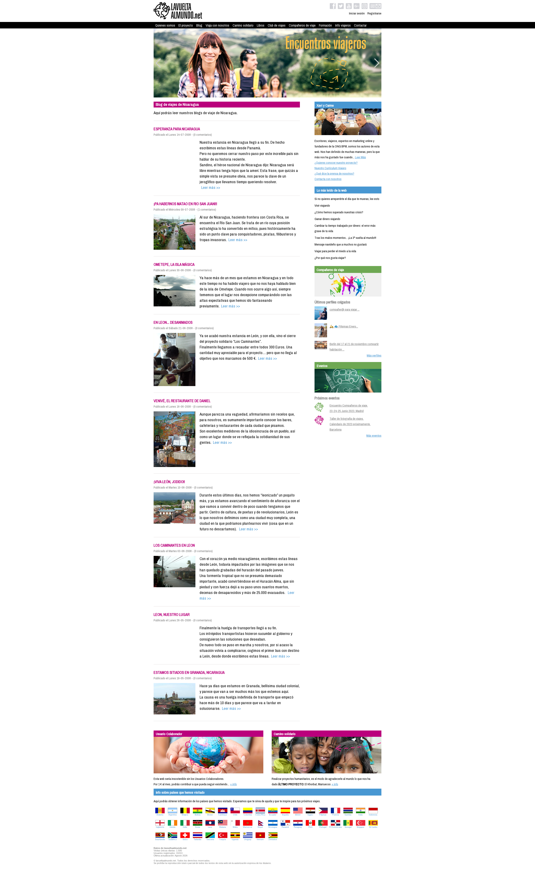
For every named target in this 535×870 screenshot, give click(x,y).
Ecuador (272, 815)
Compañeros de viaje (302, 25)
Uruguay (247, 839)
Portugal (322, 827)
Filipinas (322, 815)
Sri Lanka (373, 827)
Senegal (348, 827)
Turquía (222, 839)
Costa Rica (260, 815)
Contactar (360, 25)
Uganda (235, 839)
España (285, 815)
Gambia (348, 815)
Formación (325, 25)
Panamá (285, 827)
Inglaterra (160, 827)
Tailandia (197, 839)
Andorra (160, 815)
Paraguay (298, 827)
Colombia (248, 815)
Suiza (185, 839)
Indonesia (373, 815)
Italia (185, 827)
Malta (235, 827)
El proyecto (185, 25)
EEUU (298, 815)
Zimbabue (273, 839)
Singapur (360, 827)
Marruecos (247, 827)
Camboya (222, 815)
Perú (310, 827)
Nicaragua (272, 827)
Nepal (260, 827)
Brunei (210, 815)
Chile (235, 815)
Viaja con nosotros (217, 25)
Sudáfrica (172, 839)
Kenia (197, 827)
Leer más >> (210, 187)
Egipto (310, 815)
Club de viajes (276, 25)
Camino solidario (243, 25)
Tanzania (210, 839)
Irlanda (172, 827)
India (360, 815)
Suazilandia (160, 839)
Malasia (222, 827)
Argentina (172, 815)
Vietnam (260, 839)
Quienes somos (165, 25)
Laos (210, 827)
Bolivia (197, 815)
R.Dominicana (335, 827)
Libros (260, 25)
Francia (335, 815)
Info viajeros (343, 25)
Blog (199, 25)
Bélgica (185, 815)
